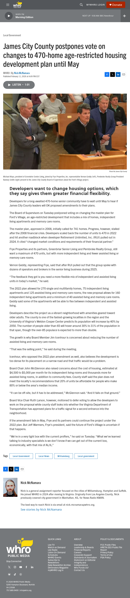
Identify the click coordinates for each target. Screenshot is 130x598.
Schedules (53, 555)
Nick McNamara (22, 72)
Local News (44, 456)
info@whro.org (25, 590)
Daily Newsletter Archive (59, 565)
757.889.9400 (12, 590)
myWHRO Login (95, 4)
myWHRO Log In (55, 570)
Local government (86, 456)
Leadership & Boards (84, 547)
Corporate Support (83, 555)
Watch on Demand (56, 547)
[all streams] (125, 15)
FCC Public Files (108, 545)
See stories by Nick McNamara (41, 509)
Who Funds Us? (81, 567)
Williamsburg (64, 456)
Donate (117, 4)
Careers (77, 552)
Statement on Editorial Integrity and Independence (84, 562)
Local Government (12, 35)
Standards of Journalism (85, 557)
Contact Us (79, 570)
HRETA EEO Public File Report (111, 548)
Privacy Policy (106, 552)
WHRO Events (54, 557)
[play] (8, 16)
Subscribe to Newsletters (54, 561)
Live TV (51, 545)
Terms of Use (106, 555)
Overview (78, 545)
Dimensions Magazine (58, 567)
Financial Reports (82, 550)
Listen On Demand (56, 552)
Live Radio (52, 550)
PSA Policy (105, 557)
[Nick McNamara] (10, 487)
